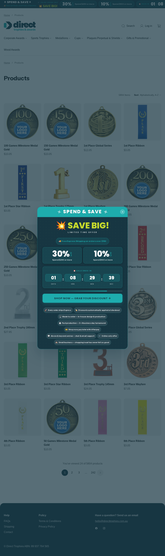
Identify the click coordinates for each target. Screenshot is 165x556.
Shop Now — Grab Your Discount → (82, 298)
